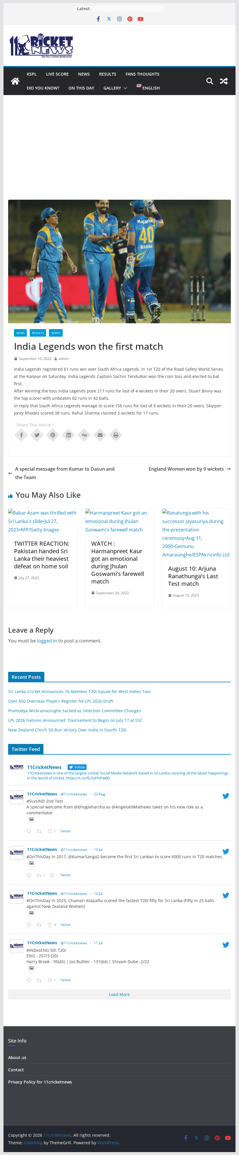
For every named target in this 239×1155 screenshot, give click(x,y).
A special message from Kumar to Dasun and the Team (65, 473)
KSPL (32, 74)
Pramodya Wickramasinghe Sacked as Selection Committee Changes (74, 710)
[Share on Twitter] (37, 434)
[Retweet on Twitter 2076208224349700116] (40, 925)
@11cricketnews (74, 794)
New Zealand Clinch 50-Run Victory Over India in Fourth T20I (67, 730)
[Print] (116, 434)
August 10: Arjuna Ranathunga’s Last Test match (193, 576)
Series (55, 333)
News (84, 74)
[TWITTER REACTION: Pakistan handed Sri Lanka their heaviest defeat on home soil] (42, 513)
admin (64, 358)
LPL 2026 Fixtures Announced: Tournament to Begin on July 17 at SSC (75, 720)
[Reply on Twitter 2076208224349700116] (30, 925)
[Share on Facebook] (21, 434)
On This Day (81, 88)
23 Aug (99, 794)
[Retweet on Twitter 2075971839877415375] (40, 981)
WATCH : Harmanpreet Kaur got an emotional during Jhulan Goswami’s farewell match (117, 562)
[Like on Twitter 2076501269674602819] (53, 876)
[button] (124, 88)
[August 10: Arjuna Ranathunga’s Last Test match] (196, 513)
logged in (47, 641)
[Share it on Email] (100, 434)
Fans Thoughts (142, 74)
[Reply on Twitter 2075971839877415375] (30, 981)
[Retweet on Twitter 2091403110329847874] (40, 831)
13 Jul (98, 849)
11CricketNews (42, 794)
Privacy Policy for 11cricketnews (40, 1082)
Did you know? (43, 88)
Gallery (112, 88)
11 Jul (98, 942)
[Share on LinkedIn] (68, 434)
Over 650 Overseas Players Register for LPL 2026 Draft (60, 701)
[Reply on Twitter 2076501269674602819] (30, 876)
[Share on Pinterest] (53, 434)
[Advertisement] (119, 156)
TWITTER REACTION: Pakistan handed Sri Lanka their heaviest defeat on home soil (41, 555)
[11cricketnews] (15, 81)
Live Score (57, 74)
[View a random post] (224, 81)
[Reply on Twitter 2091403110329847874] (30, 831)
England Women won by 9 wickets (186, 469)
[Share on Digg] (84, 434)
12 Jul (98, 893)
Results (107, 74)
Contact (16, 1069)
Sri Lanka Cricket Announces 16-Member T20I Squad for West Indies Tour (79, 691)
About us (17, 1057)
